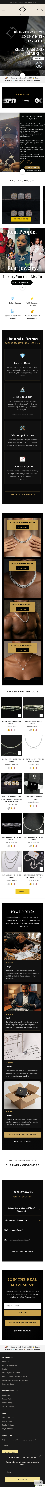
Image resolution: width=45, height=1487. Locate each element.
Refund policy (7, 1402)
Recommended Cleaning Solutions (14, 1376)
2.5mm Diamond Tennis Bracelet (11, 722)
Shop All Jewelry (22, 1331)
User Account (7, 1421)
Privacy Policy (7, 1399)
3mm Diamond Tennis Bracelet (33, 722)
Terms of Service (8, 1406)
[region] (22, 46)
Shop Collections (22, 1141)
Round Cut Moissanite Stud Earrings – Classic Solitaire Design (11, 799)
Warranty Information (9, 1365)
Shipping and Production (11, 1373)
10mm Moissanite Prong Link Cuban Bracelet (33, 876)
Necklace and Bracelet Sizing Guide (15, 1380)
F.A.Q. (4, 1369)
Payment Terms (8, 1429)
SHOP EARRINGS (21, 219)
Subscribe (22, 1479)
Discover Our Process (22, 494)
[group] (22, 46)
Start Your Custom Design (22, 1135)
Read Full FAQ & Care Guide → (22, 1251)
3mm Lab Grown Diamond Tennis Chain (33, 760)
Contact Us (6, 1395)
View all (22, 891)
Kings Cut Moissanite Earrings (33, 798)
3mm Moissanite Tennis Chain (33, 838)
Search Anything (8, 1417)
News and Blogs (8, 1384)
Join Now (22, 1313)
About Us (5, 1361)
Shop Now (22, 527)
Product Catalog (8, 1425)
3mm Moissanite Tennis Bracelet (11, 838)
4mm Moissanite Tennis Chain (11, 876)
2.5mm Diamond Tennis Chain (11, 760)
